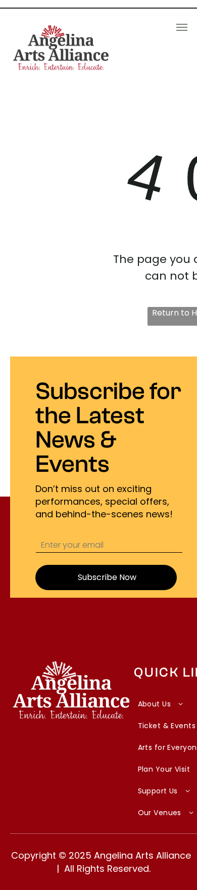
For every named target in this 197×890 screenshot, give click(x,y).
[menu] (182, 27)
